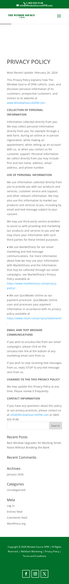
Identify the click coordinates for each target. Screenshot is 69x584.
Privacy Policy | (53, 551)
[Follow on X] (44, 574)
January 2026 (15, 474)
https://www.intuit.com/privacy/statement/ (34, 318)
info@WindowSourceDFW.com (29, 415)
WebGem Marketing (32, 551)
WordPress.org (16, 523)
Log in (11, 505)
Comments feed (17, 517)
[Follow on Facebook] (26, 574)
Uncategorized (16, 490)
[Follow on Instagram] (35, 574)
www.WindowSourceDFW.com (26, 103)
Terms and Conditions (34, 556)
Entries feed (14, 511)
